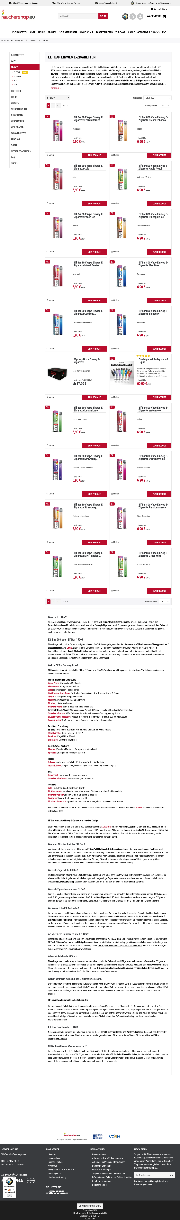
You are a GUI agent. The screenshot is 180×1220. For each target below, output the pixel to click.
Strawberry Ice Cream (57, 778)
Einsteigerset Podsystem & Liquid (153, 361)
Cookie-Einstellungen (101, 1169)
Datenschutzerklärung (102, 1165)
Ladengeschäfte (99, 1154)
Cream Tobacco (54, 765)
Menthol (51, 749)
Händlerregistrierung (57, 1177)
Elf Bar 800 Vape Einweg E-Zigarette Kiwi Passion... (88, 555)
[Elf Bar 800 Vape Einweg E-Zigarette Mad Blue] (122, 276)
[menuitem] (83, 16)
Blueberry (52, 703)
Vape (13, 61)
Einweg (14, 67)
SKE (15, 84)
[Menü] (14, 1178)
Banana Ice (53, 739)
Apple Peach (53, 683)
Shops (14, 163)
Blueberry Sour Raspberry (59, 716)
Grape (50, 689)
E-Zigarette (106, 826)
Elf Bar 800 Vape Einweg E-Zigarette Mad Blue (153, 264)
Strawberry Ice (54, 733)
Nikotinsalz (17, 115)
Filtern (51, 97)
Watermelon (53, 686)
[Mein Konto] (140, 16)
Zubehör (15, 139)
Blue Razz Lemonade (57, 801)
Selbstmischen (19, 109)
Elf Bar (17, 72)
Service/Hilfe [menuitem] (159, 9)
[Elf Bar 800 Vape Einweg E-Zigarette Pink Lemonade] (122, 518)
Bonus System (54, 1173)
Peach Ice (52, 736)
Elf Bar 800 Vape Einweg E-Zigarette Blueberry (153, 312)
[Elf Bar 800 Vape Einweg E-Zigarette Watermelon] (122, 421)
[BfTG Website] (98, 1136)
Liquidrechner (54, 1158)
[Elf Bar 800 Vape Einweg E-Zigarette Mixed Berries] (57, 276)
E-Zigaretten (17, 55)
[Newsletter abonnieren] (171, 1175)
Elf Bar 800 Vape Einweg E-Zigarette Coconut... (88, 312)
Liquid (14, 97)
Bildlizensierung (99, 1184)
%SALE (14, 145)
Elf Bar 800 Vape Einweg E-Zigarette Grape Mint (153, 555)
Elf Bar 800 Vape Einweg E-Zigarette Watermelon (153, 409)
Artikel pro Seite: (151, 105)
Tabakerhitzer (18, 133)
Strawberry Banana (56, 713)
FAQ (13, 157)
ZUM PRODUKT (94, 155)
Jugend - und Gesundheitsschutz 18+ (108, 1173)
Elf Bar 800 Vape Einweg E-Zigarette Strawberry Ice (153, 458)
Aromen (15, 103)
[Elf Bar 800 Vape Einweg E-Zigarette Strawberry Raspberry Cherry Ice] (57, 469)
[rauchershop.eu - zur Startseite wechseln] (23, 15)
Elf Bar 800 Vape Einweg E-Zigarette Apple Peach (153, 167)
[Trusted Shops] (125, 16)
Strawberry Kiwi (55, 706)
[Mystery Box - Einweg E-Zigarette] (57, 372)
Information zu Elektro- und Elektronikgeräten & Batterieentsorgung (112, 1179)
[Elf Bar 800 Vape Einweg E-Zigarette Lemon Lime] (57, 421)
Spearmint (52, 752)
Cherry (51, 696)
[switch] (9, 1195)
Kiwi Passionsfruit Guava (59, 693)
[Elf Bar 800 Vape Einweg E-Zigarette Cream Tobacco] (122, 130)
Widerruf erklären (90, 1206)
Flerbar (17, 76)
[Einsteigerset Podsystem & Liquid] (122, 372)
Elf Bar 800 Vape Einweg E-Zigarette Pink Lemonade (153, 506)
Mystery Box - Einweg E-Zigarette (87, 361)
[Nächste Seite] (53, 105)
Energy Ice (52, 798)
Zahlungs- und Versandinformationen (108, 1161)
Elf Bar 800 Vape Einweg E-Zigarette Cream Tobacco (153, 119)
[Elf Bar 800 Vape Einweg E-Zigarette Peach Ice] (57, 227)
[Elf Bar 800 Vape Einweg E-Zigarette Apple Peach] (122, 179)
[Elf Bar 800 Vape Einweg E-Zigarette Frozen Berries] (57, 130)
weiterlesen (55, 88)
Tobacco (51, 762)
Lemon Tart (53, 775)
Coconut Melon (54, 720)
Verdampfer (17, 121)
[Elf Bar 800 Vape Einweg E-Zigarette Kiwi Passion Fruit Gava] (57, 566)
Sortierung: (137, 97)
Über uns (52, 1154)
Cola (50, 787)
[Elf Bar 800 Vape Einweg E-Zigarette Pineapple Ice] (122, 227)
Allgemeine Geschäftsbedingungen (107, 1158)
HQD (15, 80)
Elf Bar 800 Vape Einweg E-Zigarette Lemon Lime (88, 409)
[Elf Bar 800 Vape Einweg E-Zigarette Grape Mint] (122, 566)
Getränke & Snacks (21, 151)
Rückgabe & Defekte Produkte (61, 1169)
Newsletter (52, 1165)
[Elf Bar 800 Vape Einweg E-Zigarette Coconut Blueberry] (57, 324)
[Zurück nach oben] (72, 1134)
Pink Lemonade (54, 791)
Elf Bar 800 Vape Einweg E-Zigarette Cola (88, 167)
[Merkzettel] (133, 16)
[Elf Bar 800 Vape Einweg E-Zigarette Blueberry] (122, 324)
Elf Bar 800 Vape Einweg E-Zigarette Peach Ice (88, 216)
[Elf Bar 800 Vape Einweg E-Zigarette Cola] (57, 179)
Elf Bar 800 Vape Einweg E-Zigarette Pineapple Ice (153, 216)
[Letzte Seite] (58, 105)
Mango (51, 699)
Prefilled (16, 91)
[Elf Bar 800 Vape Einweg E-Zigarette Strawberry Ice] (122, 469)
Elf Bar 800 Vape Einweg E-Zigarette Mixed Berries (88, 264)
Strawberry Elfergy (56, 794)
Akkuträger (17, 127)
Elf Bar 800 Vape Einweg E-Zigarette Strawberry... (88, 458)
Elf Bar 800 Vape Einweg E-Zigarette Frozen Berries (88, 119)
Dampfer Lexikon (55, 1161)
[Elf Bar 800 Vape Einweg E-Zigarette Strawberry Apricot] (57, 518)
